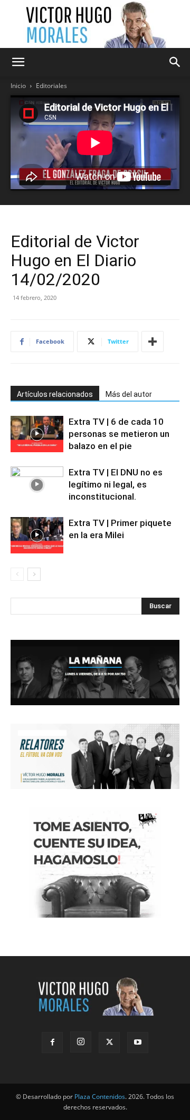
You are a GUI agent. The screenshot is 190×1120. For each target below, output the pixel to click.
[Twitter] (109, 1042)
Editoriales (51, 85)
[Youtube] (137, 1042)
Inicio (18, 85)
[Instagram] (80, 1042)
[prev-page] (17, 574)
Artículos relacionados (55, 394)
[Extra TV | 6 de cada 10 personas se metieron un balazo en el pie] (37, 434)
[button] (18, 62)
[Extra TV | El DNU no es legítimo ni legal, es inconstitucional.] (37, 484)
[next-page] (34, 574)
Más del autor (129, 394)
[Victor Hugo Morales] (95, 24)
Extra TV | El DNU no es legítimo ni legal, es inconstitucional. (116, 484)
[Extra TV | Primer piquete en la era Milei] (37, 535)
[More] (152, 341)
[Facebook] (52, 1042)
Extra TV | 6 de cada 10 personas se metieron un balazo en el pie (119, 433)
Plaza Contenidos (99, 1096)
